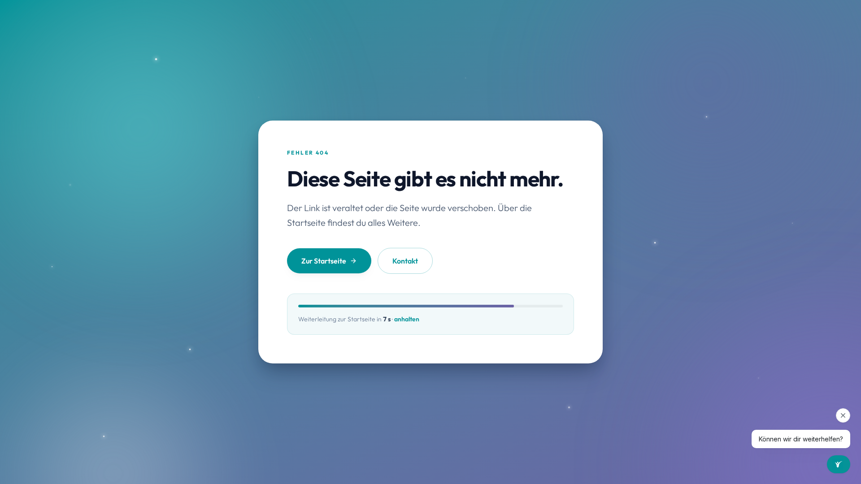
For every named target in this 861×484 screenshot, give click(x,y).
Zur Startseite (323, 260)
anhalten (406, 319)
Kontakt (405, 260)
